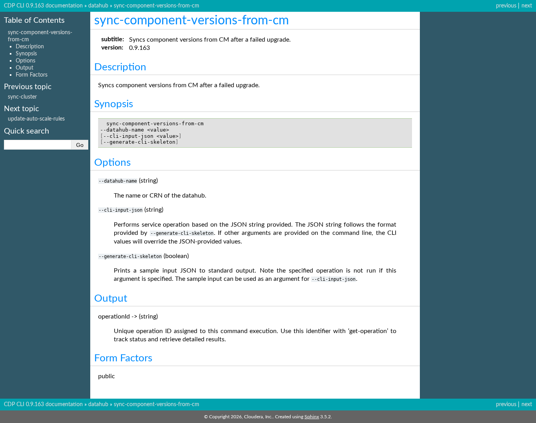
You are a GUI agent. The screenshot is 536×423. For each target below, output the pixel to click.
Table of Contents (34, 20)
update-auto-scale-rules (36, 119)
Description (30, 46)
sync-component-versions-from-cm (156, 6)
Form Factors (31, 75)
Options (25, 61)
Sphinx (311, 416)
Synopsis (26, 54)
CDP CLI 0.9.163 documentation (43, 6)
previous (506, 6)
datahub (98, 6)
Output (24, 68)
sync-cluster (22, 97)
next (526, 6)
